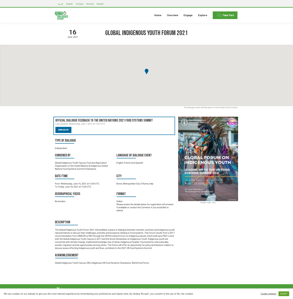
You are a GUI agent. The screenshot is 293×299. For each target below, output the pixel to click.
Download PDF (63, 130)
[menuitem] (158, 15)
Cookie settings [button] (268, 293)
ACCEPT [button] (283, 294)
